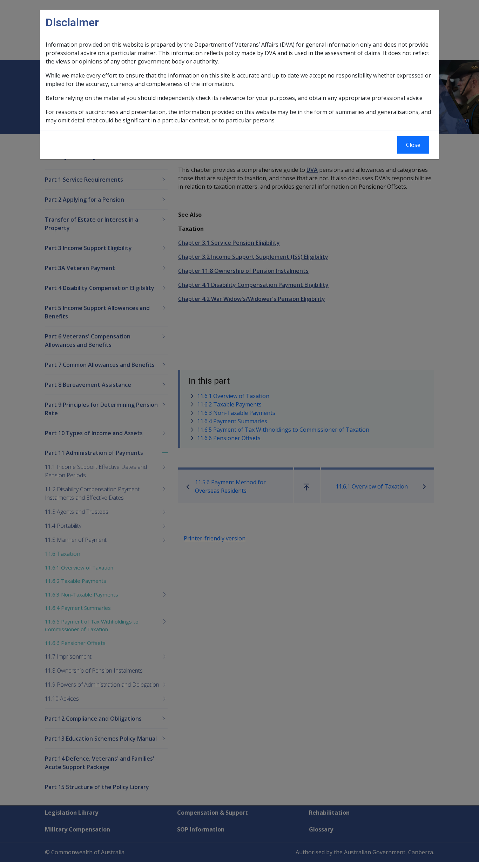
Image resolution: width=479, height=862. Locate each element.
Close (413, 145)
